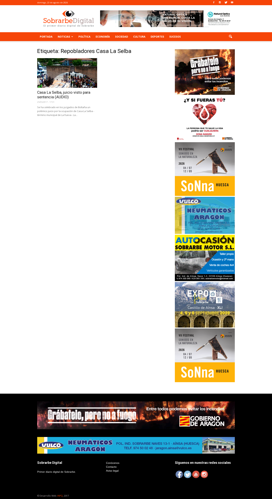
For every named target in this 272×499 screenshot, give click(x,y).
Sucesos (175, 36)
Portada (46, 36)
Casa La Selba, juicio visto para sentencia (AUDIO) (63, 94)
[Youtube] (232, 2)
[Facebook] (213, 2)
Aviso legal (112, 470)
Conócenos (112, 462)
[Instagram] (220, 2)
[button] (230, 36)
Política (84, 36)
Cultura (139, 36)
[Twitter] (226, 2)
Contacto (111, 466)
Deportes (157, 36)
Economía (103, 36)
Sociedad (121, 36)
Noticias (64, 36)
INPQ (60, 495)
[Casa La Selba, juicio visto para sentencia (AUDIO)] (67, 73)
